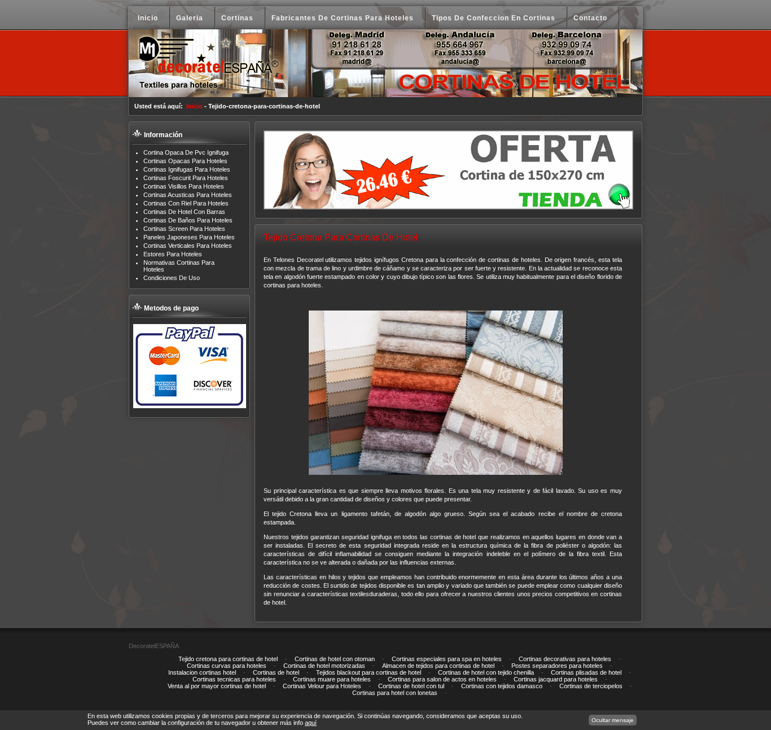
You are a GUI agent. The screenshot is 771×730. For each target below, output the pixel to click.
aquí (311, 722)
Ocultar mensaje (613, 720)
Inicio (194, 106)
